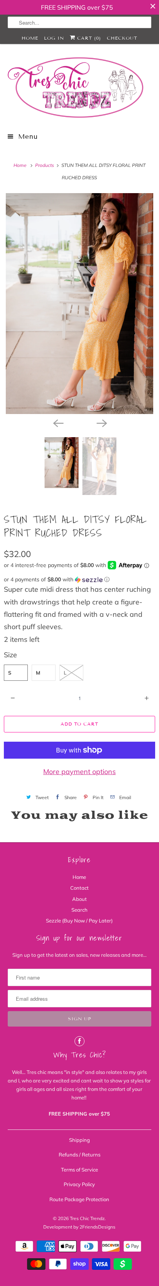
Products (45, 165)
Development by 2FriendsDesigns (79, 1227)
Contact (79, 888)
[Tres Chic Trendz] (79, 87)
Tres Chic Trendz (87, 1218)
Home (30, 38)
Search (79, 910)
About (79, 899)
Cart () (88, 38)
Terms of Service (79, 1169)
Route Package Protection (79, 1199)
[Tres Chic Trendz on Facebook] (79, 1041)
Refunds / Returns (79, 1154)
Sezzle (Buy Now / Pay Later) (79, 920)
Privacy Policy (79, 1184)
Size (10, 654)
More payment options (79, 771)
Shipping (79, 1140)
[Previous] (57, 422)
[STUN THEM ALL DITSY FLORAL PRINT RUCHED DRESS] (79, 303)
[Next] (101, 422)
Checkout (122, 38)
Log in (54, 38)
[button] (79, 579)
